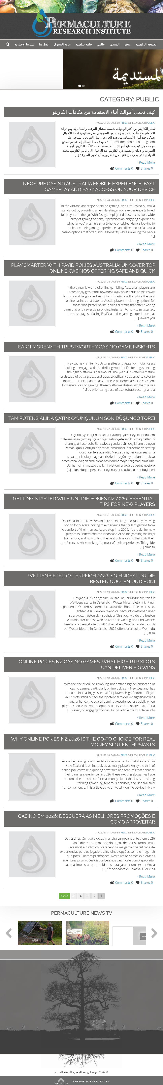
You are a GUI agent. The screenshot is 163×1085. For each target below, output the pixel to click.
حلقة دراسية (84, 44)
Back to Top (61, 1083)
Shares (147, 168)
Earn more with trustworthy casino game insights (86, 347)
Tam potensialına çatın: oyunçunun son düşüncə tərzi (81, 418)
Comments (124, 168)
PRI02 (124, 122)
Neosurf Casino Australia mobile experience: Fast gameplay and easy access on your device (89, 186)
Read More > (146, 162)
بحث (8, 44)
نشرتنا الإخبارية (24, 44)
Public (150, 122)
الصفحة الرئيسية (146, 44)
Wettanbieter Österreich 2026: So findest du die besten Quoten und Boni (91, 578)
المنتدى (114, 44)
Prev (9, 933)
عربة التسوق (62, 44)
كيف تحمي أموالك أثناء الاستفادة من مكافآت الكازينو (104, 112)
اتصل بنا (44, 44)
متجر (127, 44)
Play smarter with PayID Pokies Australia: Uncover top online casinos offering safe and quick (83, 268)
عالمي (101, 44)
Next (64, 896)
